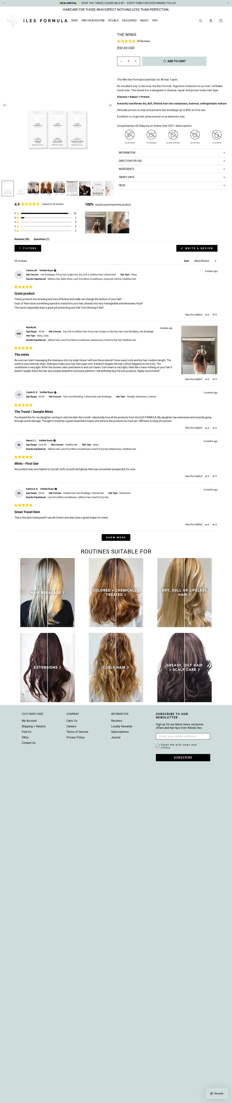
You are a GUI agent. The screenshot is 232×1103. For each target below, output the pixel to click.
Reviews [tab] (21, 240)
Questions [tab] (41, 240)
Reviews (116, 720)
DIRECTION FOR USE (130, 160)
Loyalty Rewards (121, 726)
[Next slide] (111, 106)
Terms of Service (77, 732)
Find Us (26, 732)
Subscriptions (120, 732)
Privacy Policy (76, 737)
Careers (71, 726)
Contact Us (29, 743)
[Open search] (201, 21)
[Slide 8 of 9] (97, 188)
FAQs (25, 737)
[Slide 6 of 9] (72, 188)
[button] (173, 41)
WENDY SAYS (126, 177)
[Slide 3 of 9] (33, 188)
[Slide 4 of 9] (46, 188)
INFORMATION (127, 152)
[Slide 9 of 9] (110, 188)
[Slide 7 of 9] (85, 188)
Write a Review (201, 249)
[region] (107, 222)
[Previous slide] (4, 106)
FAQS (122, 185)
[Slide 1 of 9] (7, 188)
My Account (29, 720)
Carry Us (72, 720)
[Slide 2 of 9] (20, 188)
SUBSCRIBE (183, 757)
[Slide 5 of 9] (59, 188)
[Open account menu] (211, 21)
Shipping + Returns (34, 726)
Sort (186, 260)
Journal (115, 737)
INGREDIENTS (126, 169)
